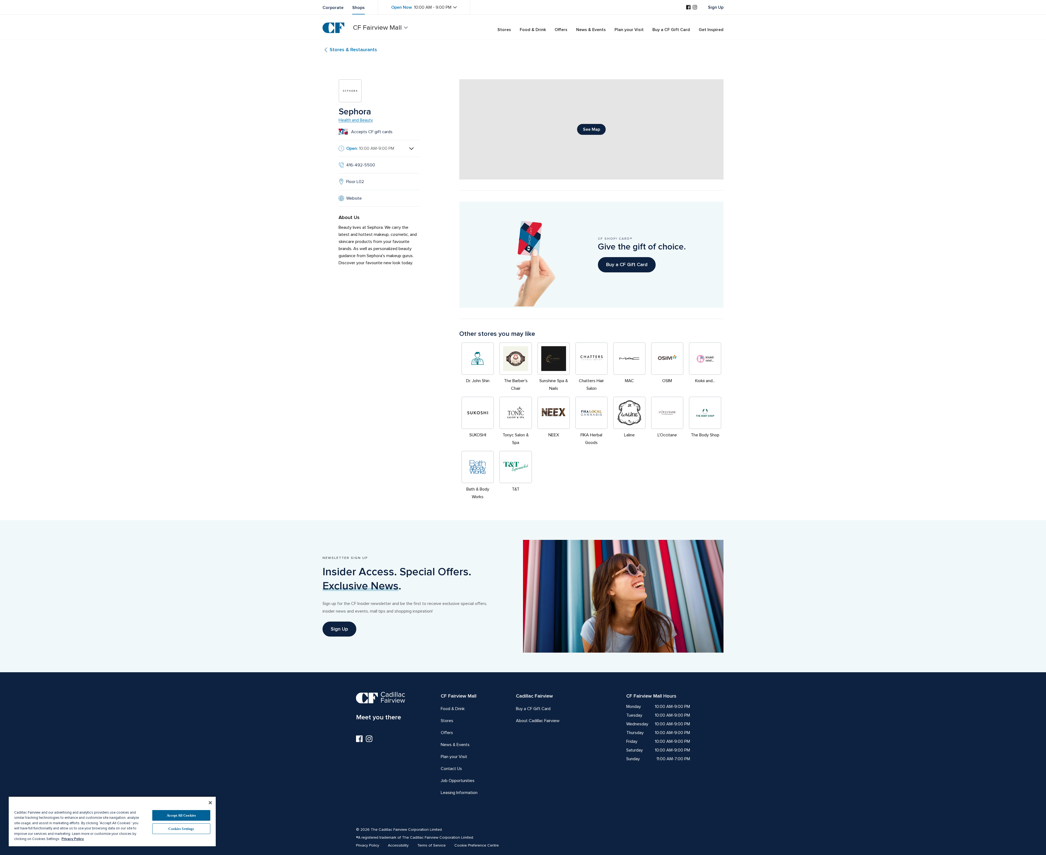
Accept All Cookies (181, 815)
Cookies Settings (181, 829)
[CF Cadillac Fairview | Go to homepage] (333, 27)
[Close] (210, 802)
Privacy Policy (73, 839)
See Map (591, 129)
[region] (112, 821)
